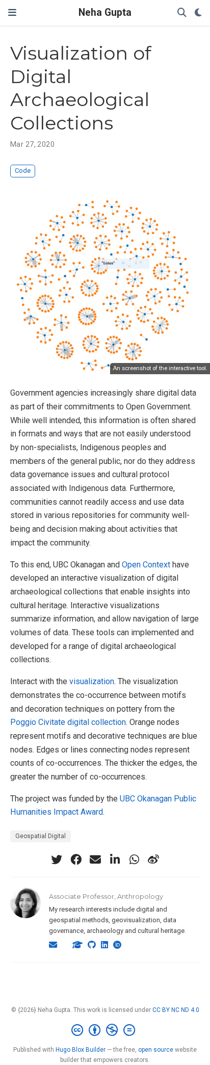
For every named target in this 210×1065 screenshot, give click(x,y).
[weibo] (153, 859)
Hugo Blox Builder (81, 1049)
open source (155, 1049)
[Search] (182, 13)
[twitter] (56, 859)
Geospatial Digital (40, 836)
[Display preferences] (198, 13)
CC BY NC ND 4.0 (175, 1010)
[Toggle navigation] (12, 12)
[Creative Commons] (105, 1030)
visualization (91, 681)
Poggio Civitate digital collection (68, 722)
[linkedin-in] (114, 859)
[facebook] (76, 859)
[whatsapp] (134, 859)
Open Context (146, 564)
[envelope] (95, 859)
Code (23, 170)
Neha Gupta (105, 12)
